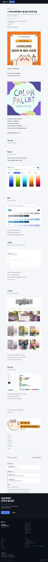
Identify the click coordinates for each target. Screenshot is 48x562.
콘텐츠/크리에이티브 (28, 528)
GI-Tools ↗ (27, 547)
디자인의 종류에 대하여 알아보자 (36, 457)
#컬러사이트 (10, 446)
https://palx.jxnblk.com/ (11, 200)
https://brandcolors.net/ (11, 369)
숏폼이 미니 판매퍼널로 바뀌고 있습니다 (13, 487)
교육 (25, 534)
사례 (1, 543)
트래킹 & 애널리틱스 (28, 523)
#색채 (9, 444)
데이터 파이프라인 (27, 525)
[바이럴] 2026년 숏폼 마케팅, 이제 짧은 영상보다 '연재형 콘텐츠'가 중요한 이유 (18, 489)
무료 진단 (12, 1)
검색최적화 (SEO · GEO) (28, 529)
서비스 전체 (2, 540)
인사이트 (2, 545)
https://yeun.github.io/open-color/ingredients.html (16, 244)
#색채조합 (10, 440)
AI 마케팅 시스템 (27, 531)
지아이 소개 (2, 539)
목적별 (2, 542)
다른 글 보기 (14, 512)
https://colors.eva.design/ (11, 154)
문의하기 (2, 546)
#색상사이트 (10, 442)
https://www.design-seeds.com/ (13, 293)
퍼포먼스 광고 (27, 526)
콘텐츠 (9, 448)
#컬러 (9, 438)
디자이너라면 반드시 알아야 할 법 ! (12, 457)
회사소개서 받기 (3, 548)
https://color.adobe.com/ (11, 142)
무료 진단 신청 (5, 512)
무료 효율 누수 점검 (28, 532)
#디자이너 (10, 436)
